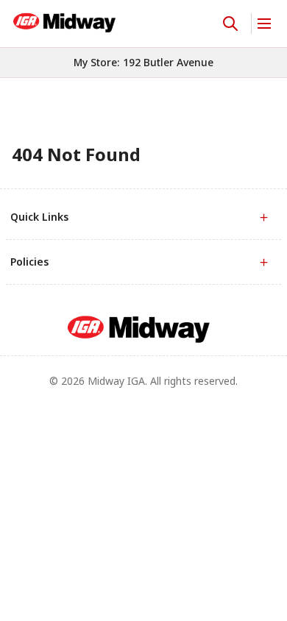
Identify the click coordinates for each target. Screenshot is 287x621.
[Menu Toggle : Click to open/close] (263, 23)
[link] (65, 21)
